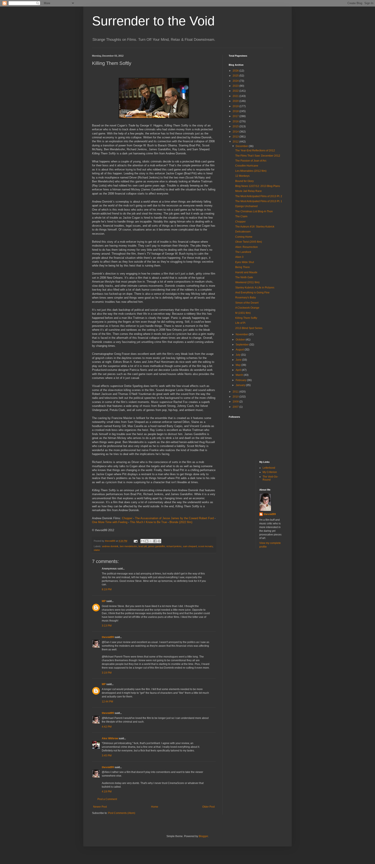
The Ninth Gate (244, 277)
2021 (236, 96)
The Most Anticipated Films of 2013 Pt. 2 (258, 196)
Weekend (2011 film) (247, 282)
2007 (236, 406)
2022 (236, 90)
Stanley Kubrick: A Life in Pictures (254, 287)
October (241, 339)
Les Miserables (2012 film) (250, 170)
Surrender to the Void (153, 21)
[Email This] (142, 541)
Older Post (208, 806)
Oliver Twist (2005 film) (248, 241)
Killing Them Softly (246, 317)
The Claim (241, 216)
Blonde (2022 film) (180, 522)
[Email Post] (135, 541)
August (240, 349)
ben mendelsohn (128, 546)
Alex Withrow (110, 738)
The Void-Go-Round (270, 478)
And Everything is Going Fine (252, 292)
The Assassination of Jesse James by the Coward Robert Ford (174, 518)
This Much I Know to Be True (148, 522)
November (242, 334)
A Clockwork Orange (247, 307)
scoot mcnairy (205, 546)
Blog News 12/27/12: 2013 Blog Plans (257, 186)
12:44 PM (107, 701)
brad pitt (142, 546)
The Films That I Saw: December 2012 (257, 155)
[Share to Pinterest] (159, 541)
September (242, 344)
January (241, 385)
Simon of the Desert (246, 302)
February (241, 380)
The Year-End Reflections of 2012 (255, 150)
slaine (97, 550)
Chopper (127, 518)
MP (104, 601)
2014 (236, 131)
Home (154, 806)
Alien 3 (239, 257)
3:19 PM (107, 672)
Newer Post (100, 806)
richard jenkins (174, 546)
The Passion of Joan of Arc (250, 160)
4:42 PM (107, 726)
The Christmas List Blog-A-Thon (254, 211)
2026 (236, 70)
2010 (236, 396)
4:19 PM (107, 791)
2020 (236, 101)
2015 (236, 126)
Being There (242, 267)
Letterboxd (269, 467)
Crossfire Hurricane (246, 165)
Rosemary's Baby (245, 297)
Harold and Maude (246, 272)
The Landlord (243, 252)
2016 (236, 121)
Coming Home (243, 236)
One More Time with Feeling (109, 522)
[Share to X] (151, 541)
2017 (236, 116)
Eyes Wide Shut (244, 262)
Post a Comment (107, 799)
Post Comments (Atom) (121, 813)
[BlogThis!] (147, 541)
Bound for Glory (244, 181)
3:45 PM (107, 755)
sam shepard (190, 546)
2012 (236, 141)
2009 (236, 401)
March (240, 374)
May (238, 365)
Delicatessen (243, 231)
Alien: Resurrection (246, 247)
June (239, 359)
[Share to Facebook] (155, 541)
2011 (236, 391)
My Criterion (270, 472)
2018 (236, 111)
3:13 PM (107, 625)
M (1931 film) (243, 312)
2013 (236, 136)
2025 (236, 75)
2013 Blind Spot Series (248, 328)
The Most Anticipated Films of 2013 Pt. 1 (258, 201)
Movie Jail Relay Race (248, 191)
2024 (236, 80)
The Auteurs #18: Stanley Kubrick (254, 226)
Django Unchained (246, 206)
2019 (236, 106)
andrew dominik (110, 546)
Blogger (203, 836)
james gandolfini (156, 546)
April (239, 369)
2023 (236, 85)
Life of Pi (240, 322)
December (242, 146)
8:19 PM (107, 589)
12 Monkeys (242, 175)
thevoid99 (108, 637)
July (238, 354)
